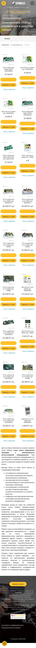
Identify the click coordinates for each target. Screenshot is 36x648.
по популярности (16, 45)
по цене (27, 45)
